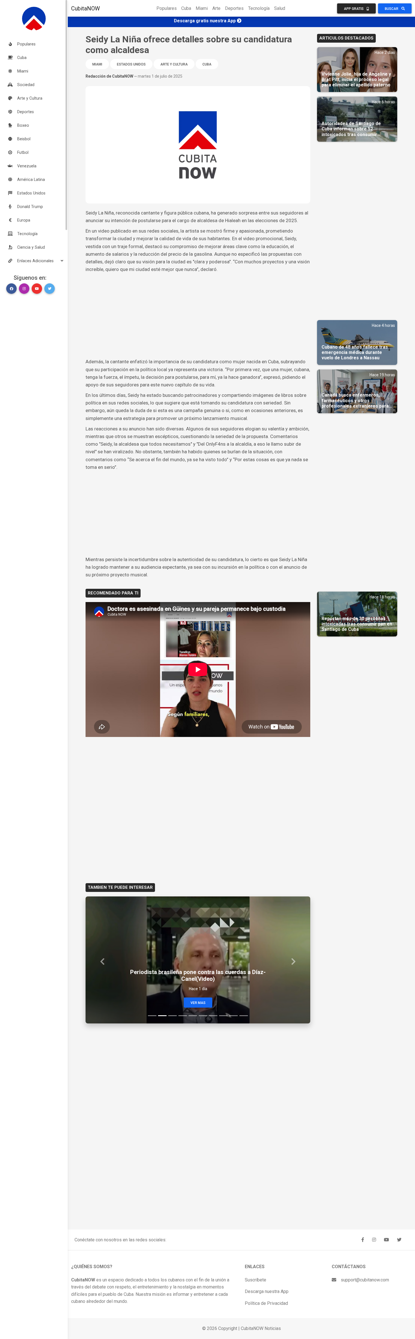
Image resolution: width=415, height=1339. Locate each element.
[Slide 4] (182, 1015)
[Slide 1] (152, 1015)
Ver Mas (198, 1003)
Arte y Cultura (174, 64)
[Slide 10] (243, 1015)
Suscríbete (255, 1280)
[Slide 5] (193, 1015)
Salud (279, 8)
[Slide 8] (223, 1015)
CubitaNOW (85, 8)
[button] (34, 261)
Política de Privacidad (266, 1303)
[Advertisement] (198, 315)
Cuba (186, 8)
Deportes (234, 8)
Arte (216, 8)
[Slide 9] (233, 1015)
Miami (202, 8)
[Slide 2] (162, 1015)
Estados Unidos (131, 64)
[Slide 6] (203, 1015)
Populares (166, 8)
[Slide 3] (172, 1015)
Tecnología (259, 8)
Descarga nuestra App (267, 1291)
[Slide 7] (213, 1015)
